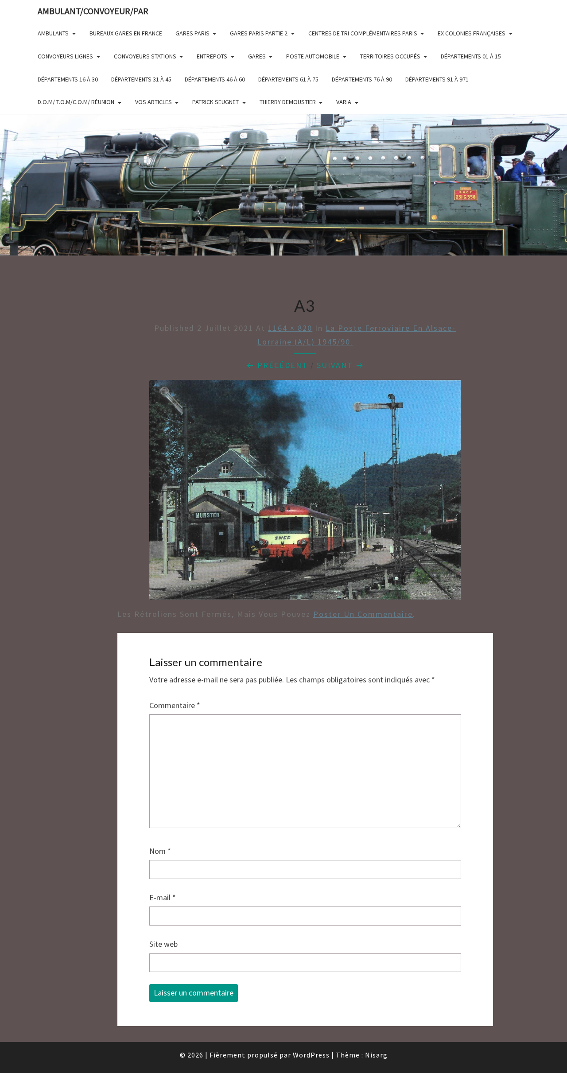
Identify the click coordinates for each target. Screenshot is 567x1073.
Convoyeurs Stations (145, 56)
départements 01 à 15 (471, 56)
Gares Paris (192, 33)
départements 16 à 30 (68, 79)
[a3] (305, 493)
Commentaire (174, 705)
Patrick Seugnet (215, 102)
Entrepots (212, 56)
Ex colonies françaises (471, 33)
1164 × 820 (290, 328)
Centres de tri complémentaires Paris (362, 33)
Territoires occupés (390, 56)
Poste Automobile (312, 56)
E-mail (162, 897)
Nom (160, 851)
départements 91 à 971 (437, 79)
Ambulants (53, 33)
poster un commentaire (363, 614)
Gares (257, 56)
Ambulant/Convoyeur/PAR (93, 10)
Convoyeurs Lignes (65, 56)
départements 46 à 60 (215, 79)
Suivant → (340, 365)
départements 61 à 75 (288, 79)
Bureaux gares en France (125, 33)
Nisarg (376, 1054)
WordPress (311, 1054)
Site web (163, 944)
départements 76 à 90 (362, 79)
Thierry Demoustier (288, 102)
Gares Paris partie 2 (258, 33)
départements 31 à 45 (141, 79)
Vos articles (153, 102)
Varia (343, 102)
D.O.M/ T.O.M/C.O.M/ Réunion (76, 102)
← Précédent (277, 365)
